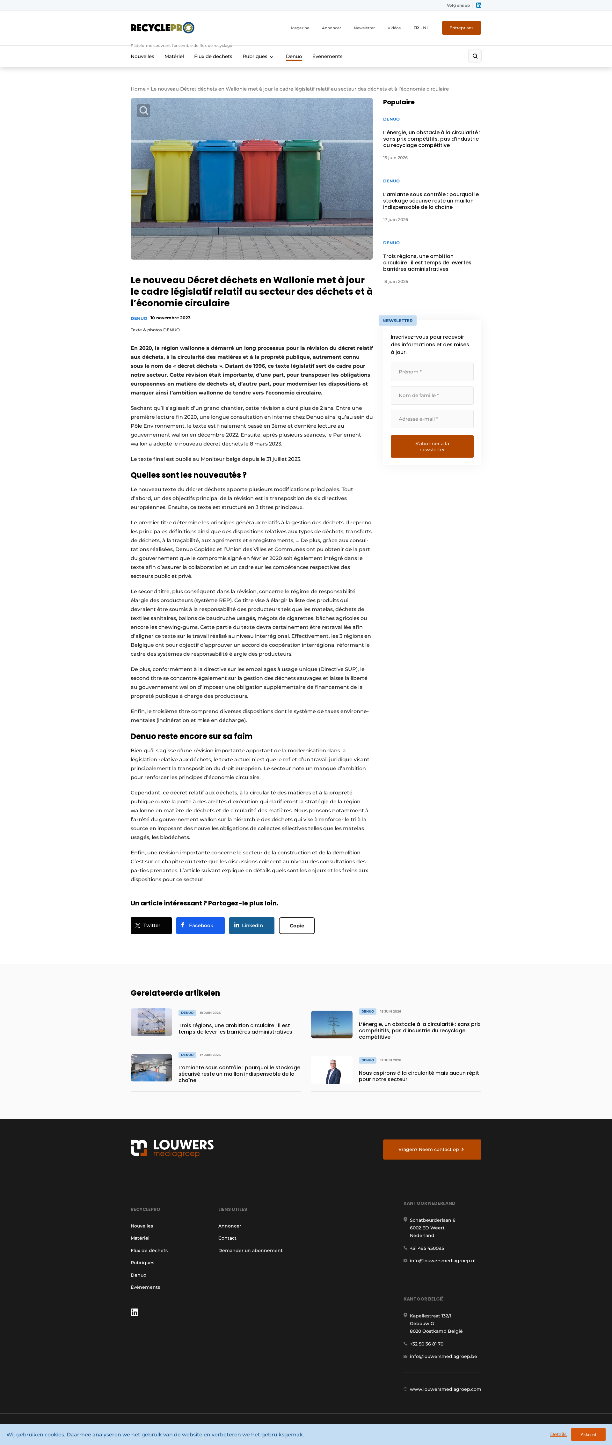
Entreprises (461, 27)
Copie (297, 926)
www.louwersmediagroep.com (445, 1389)
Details (558, 1434)
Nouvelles (142, 56)
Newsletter (364, 28)
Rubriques (255, 56)
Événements (327, 56)
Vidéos (394, 28)
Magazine (300, 28)
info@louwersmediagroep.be (443, 1356)
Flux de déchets (213, 56)
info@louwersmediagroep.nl (443, 1261)
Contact (227, 1238)
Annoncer (331, 28)
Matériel (174, 56)
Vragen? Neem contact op (428, 1149)
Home (138, 89)
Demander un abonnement (250, 1250)
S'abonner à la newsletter (432, 446)
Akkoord (588, 1434)
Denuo (294, 56)
